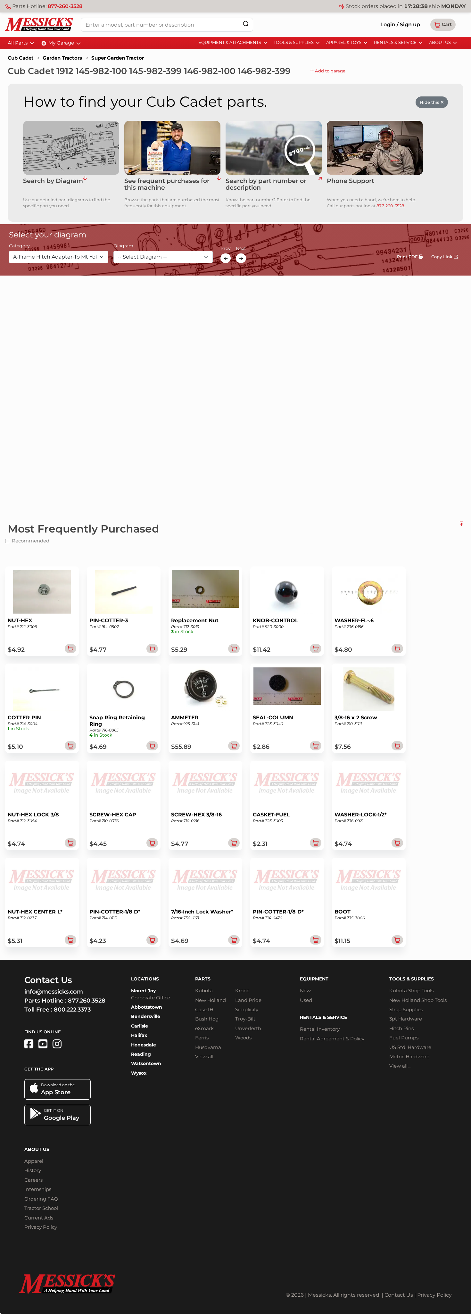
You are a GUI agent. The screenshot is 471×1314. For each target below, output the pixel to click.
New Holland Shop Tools (418, 1000)
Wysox (138, 1073)
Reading (141, 1054)
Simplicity (246, 1009)
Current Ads (38, 1218)
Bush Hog (207, 1019)
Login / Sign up (400, 24)
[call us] (375, 148)
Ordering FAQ (41, 1199)
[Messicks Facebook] (28, 1044)
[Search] (246, 23)
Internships (37, 1189)
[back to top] (461, 526)
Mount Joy (143, 991)
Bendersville (145, 1016)
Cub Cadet (20, 58)
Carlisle (139, 1026)
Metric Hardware (409, 1057)
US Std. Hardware (410, 1047)
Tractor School (41, 1208)
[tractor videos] (42, 1044)
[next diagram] (241, 258)
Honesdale (143, 1045)
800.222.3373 (72, 1009)
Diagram (123, 246)
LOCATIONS (145, 979)
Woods (243, 1038)
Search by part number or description (266, 184)
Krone (242, 991)
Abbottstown (146, 1007)
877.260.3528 (86, 1000)
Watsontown (146, 1063)
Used (306, 1000)
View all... (205, 1057)
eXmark (204, 1028)
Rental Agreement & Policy (332, 1039)
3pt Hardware (405, 1019)
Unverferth (248, 1028)
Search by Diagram (53, 181)
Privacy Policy (40, 1227)
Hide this (430, 102)
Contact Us (398, 1295)
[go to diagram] (71, 148)
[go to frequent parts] (218, 184)
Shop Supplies (406, 1009)
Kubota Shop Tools (411, 991)
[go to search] (320, 184)
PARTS (203, 979)
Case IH (204, 1009)
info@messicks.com (53, 991)
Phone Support (350, 181)
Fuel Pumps (403, 1038)
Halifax (139, 1035)
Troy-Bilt (245, 1019)
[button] (443, 25)
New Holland (210, 1000)
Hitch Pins (401, 1028)
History (32, 1170)
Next (241, 248)
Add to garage (329, 70)
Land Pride (248, 1000)
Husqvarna (208, 1047)
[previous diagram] (225, 258)
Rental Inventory (320, 1029)
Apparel (33, 1161)
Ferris (202, 1038)
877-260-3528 (65, 6)
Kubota (204, 991)
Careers (33, 1180)
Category (19, 246)
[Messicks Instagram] (57, 1044)
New (305, 991)
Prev (225, 248)
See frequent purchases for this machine (167, 184)
